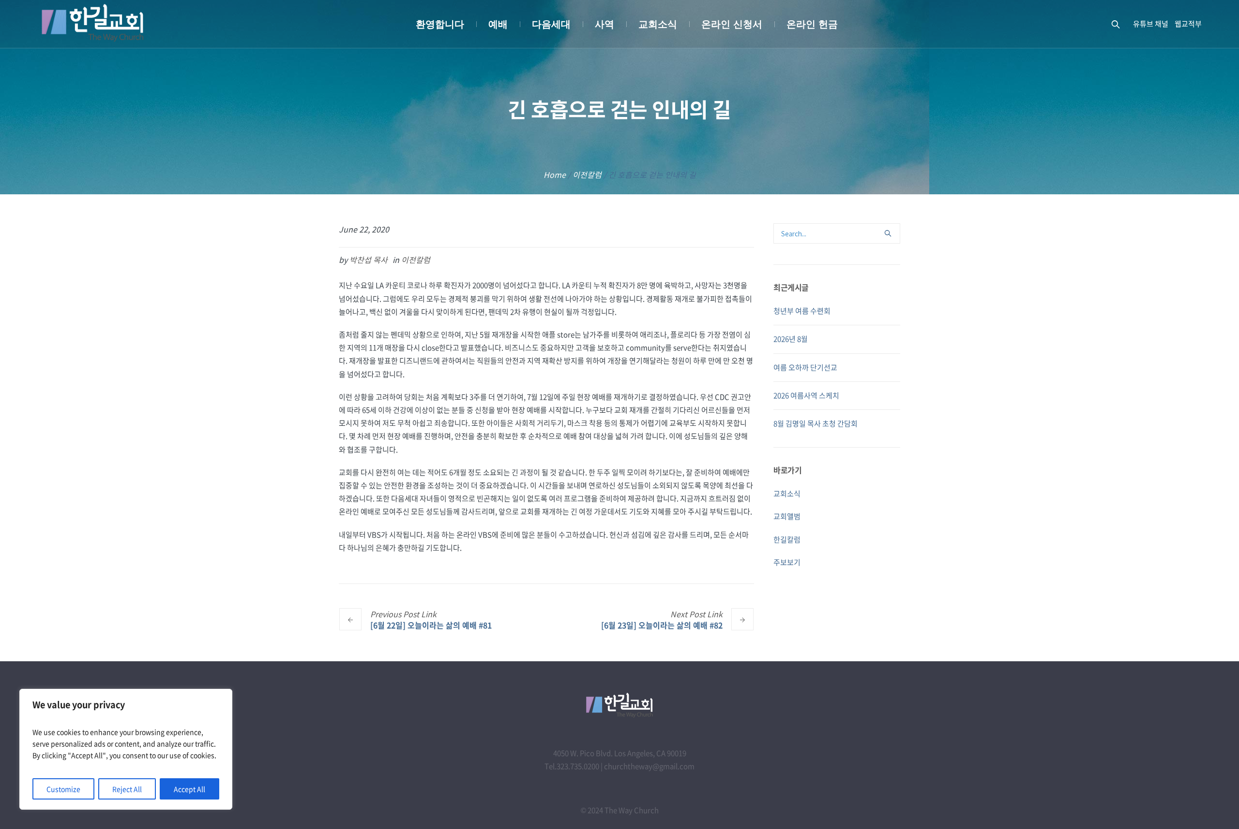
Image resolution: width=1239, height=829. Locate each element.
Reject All (127, 789)
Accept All (189, 789)
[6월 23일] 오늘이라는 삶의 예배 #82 (662, 624)
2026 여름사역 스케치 (806, 395)
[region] (125, 749)
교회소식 (787, 493)
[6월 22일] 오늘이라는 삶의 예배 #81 (431, 624)
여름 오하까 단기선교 (805, 367)
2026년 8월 (790, 339)
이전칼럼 (587, 174)
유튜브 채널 (1150, 23)
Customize (63, 789)
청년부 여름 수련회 (802, 310)
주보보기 (787, 562)
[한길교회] (619, 705)
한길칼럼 (787, 539)
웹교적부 (1188, 23)
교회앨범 (787, 516)
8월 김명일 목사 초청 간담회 (815, 423)
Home (555, 174)
